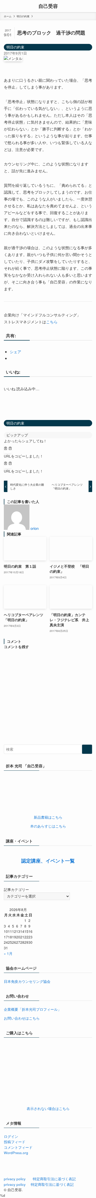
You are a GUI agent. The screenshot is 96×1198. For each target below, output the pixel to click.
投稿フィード (14, 1141)
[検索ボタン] (90, 6)
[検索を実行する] (87, 749)
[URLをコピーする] (8, 448)
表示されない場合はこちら (48, 1108)
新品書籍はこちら (48, 817)
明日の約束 (15, 47)
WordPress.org (16, 1152)
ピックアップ (17, 435)
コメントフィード (18, 1147)
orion (34, 528)
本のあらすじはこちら (48, 826)
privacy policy (15, 1178)
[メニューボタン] (6, 6)
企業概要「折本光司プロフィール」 (32, 1009)
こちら (52, 321)
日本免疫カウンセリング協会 (27, 981)
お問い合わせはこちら (22, 1018)
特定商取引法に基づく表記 (54, 1178)
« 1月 (8, 953)
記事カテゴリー (16, 889)
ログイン (11, 1136)
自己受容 (48, 6)
